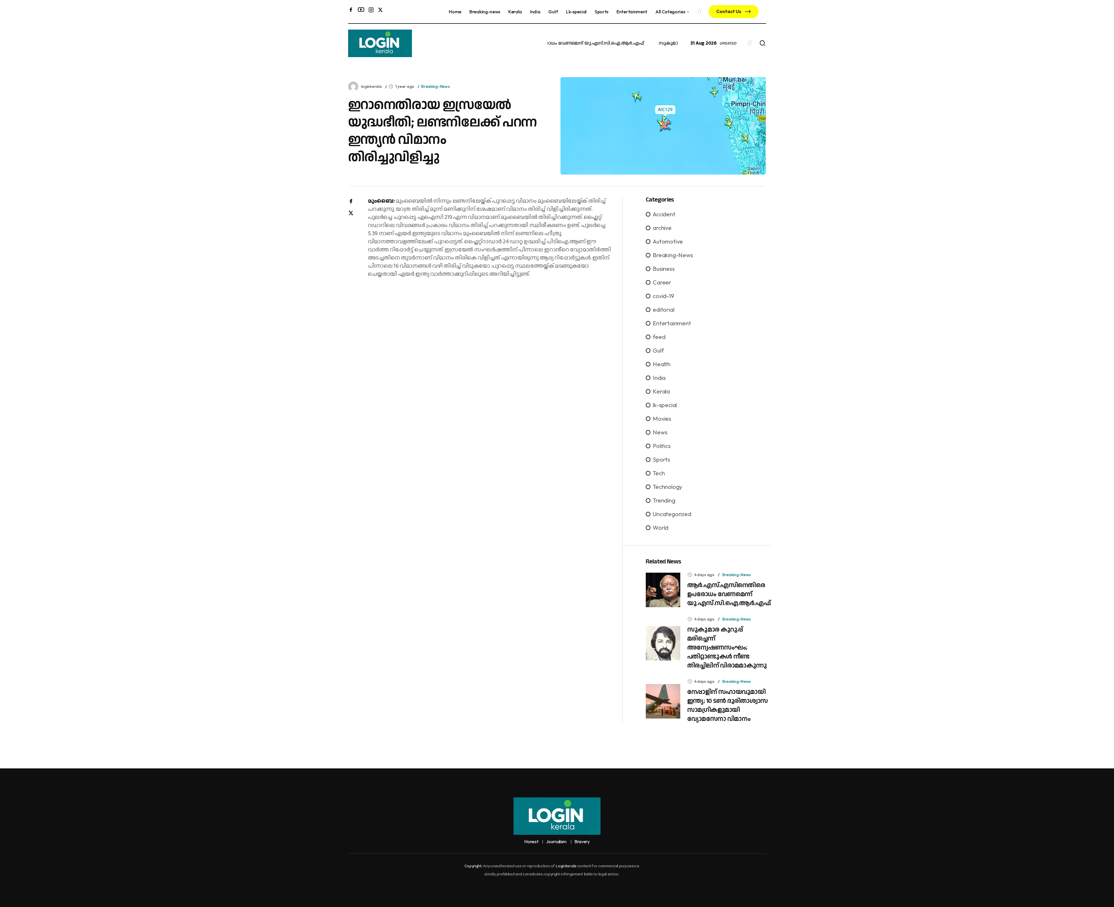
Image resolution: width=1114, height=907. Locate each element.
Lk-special (576, 11)
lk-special (665, 405)
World (660, 527)
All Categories (670, 11)
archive (662, 227)
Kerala (515, 11)
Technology (667, 486)
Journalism (556, 841)
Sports (601, 11)
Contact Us (729, 11)
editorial (663, 309)
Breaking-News (435, 86)
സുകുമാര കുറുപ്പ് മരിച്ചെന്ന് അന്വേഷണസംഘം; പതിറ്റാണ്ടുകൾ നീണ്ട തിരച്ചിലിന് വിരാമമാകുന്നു (727, 647)
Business (663, 268)
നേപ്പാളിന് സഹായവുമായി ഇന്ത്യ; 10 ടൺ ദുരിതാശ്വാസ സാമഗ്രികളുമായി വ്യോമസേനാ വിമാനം (727, 705)
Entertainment (631, 11)
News (660, 432)
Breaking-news (484, 11)
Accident (664, 214)
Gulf (553, 11)
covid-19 (663, 296)
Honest (531, 841)
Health (661, 364)
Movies (662, 418)
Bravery (582, 841)
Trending (664, 500)
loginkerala (371, 86)
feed (659, 336)
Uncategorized (672, 514)
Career (662, 282)
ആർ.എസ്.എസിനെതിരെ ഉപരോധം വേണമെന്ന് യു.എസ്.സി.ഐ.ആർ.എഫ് (729, 594)
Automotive (668, 241)
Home (455, 11)
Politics (661, 445)
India (535, 11)
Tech (659, 473)
